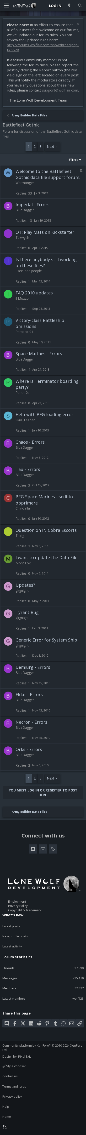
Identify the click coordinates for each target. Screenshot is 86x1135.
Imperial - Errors (32, 204)
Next (50, 146)
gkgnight (22, 590)
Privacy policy (12, 1096)
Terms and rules (14, 1086)
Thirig (20, 535)
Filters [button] (73, 159)
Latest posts (11, 926)
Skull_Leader (25, 420)
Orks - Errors (29, 749)
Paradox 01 (24, 331)
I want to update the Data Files (48, 557)
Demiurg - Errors (33, 667)
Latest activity (12, 946)
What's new (12, 914)
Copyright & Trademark (25, 910)
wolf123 (78, 998)
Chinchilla (23, 508)
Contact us (10, 1076)
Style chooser (15, 1066)
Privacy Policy (18, 906)
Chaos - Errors (30, 442)
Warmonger (25, 182)
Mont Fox (23, 563)
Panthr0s (22, 392)
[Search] (80, 6)
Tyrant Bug (27, 612)
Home (6, 1116)
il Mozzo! (22, 298)
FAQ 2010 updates (34, 293)
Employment (17, 901)
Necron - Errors (31, 722)
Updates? (25, 585)
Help (5, 1106)
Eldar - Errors (29, 694)
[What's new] (69, 6)
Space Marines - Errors (39, 353)
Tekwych (22, 237)
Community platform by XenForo (42, 1047)
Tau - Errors (28, 469)
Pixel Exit (24, 1056)
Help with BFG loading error (44, 414)
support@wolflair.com (60, 90)
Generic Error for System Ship (46, 640)
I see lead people (29, 271)
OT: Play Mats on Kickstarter (45, 232)
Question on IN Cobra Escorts (46, 530)
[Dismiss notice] (77, 24)
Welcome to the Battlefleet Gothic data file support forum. (48, 174)
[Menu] (6, 5)
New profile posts (15, 936)
